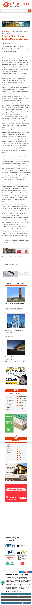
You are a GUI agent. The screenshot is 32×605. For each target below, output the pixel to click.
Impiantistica (9, 409)
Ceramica (9, 456)
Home (3, 31)
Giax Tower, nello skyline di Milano (15, 303)
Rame (20, 453)
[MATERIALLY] (22, 546)
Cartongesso (9, 452)
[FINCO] (22, 557)
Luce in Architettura (22, 400)
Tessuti (20, 457)
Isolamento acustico (23, 396)
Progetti (8, 31)
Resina (20, 455)
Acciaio (8, 444)
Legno (20, 445)
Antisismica (9, 397)
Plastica (20, 449)
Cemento (9, 454)
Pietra (20, 447)
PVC (19, 451)
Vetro (20, 459)
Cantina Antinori (10, 357)
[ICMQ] (10, 557)
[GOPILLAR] (10, 563)
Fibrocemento (21, 444)
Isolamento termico (22, 398)
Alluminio (9, 446)
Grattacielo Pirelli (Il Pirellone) (14, 330)
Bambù (8, 448)
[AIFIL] (22, 563)
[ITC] (10, 546)
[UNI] (10, 551)
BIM (7, 402)
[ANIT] (22, 551)
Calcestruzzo (9, 450)
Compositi (9, 457)
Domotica (9, 404)
